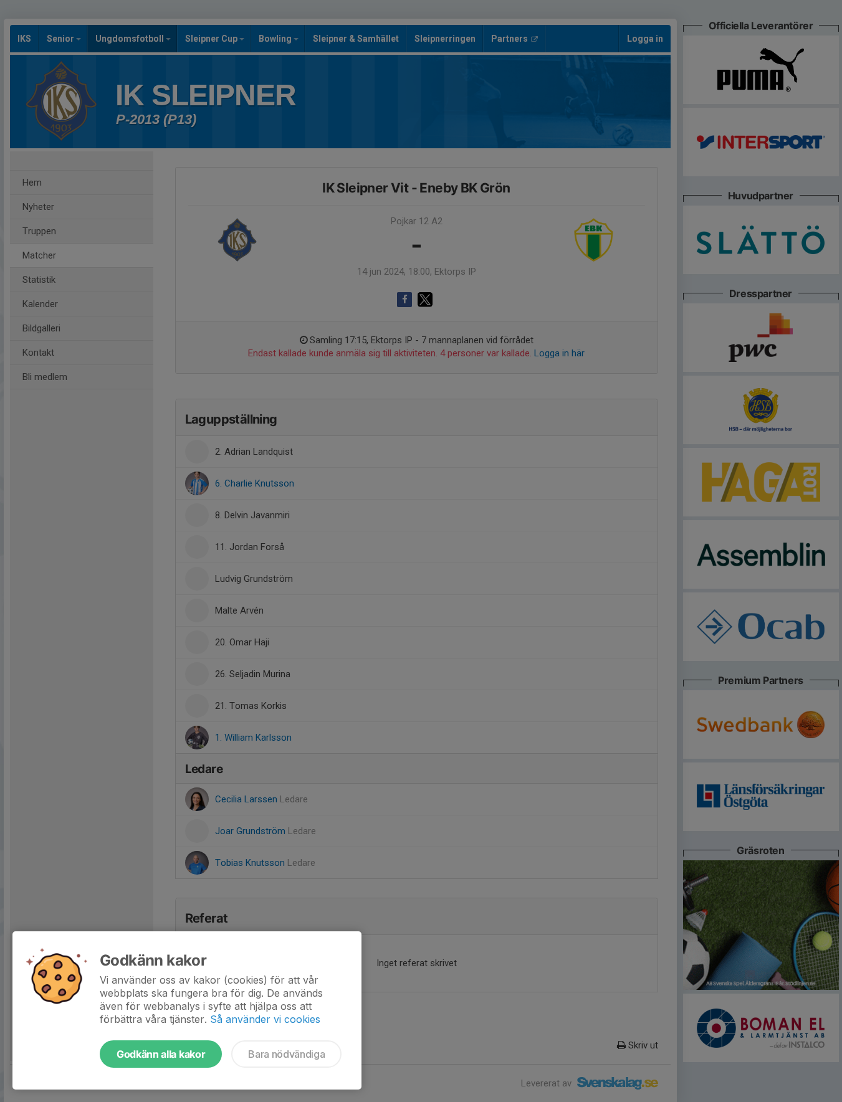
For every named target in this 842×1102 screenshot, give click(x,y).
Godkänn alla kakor (161, 1054)
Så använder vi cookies (265, 1019)
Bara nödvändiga (286, 1054)
